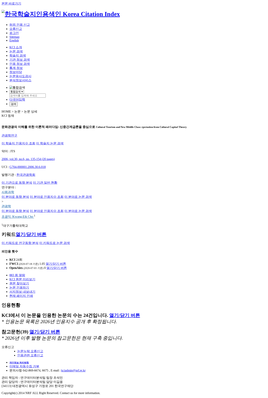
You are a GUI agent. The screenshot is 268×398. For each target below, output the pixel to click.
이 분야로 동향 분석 (15, 196)
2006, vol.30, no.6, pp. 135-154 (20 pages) (28, 159)
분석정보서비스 (20, 80)
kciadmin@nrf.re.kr (73, 370)
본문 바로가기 (11, 3)
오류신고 (15, 28)
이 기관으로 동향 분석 (17, 182)
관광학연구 (9, 135)
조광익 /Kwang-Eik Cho (18, 216)
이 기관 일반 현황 (45, 182)
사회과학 (8, 192)
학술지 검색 (17, 55)
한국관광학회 (25, 174)
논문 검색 (16, 51)
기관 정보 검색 (19, 59)
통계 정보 (16, 68)
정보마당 (15, 72)
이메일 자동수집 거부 (24, 366)
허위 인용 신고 (19, 24)
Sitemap (14, 37)
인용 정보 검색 (19, 63)
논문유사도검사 (20, 76)
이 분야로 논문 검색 (78, 196)
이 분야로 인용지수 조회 (47, 196)
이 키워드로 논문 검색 (54, 243)
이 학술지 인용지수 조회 (18, 143)
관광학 (6, 206)
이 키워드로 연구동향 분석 (20, 243)
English (14, 40)
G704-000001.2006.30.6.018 (27, 167)
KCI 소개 (15, 47)
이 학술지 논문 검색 (50, 143)
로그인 (14, 33)
